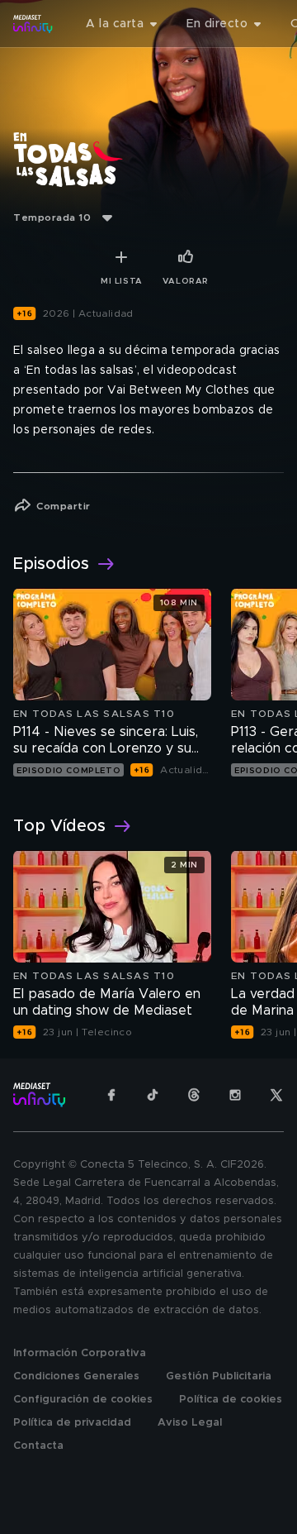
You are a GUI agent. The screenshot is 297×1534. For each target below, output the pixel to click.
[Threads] (193, 1094)
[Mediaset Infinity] (33, 24)
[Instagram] (235, 1094)
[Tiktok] (152, 1094)
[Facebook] (111, 1094)
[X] (276, 1094)
